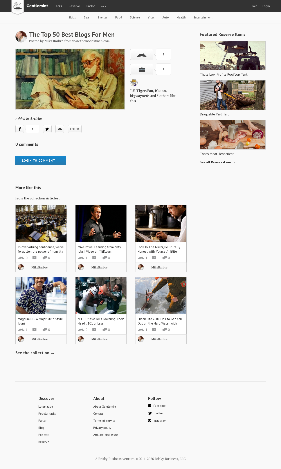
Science (135, 17)
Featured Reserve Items (222, 34)
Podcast (43, 435)
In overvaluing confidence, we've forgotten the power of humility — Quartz (41, 251)
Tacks (58, 6)
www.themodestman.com (91, 41)
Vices (151, 17)
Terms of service (104, 421)
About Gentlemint (104, 407)
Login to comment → (40, 160)
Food (118, 17)
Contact (98, 414)
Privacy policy (102, 428)
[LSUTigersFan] (134, 85)
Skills (72, 17)
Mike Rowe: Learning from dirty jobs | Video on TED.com (99, 249)
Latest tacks (46, 407)
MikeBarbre (39, 267)
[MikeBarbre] (21, 41)
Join (254, 6)
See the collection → (35, 352)
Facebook (159, 405)
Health (181, 17)
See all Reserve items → (218, 162)
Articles (36, 118)
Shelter (102, 17)
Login (266, 6)
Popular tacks (47, 414)
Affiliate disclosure (105, 435)
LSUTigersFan (141, 90)
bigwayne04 (140, 95)
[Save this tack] (141, 69)
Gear (87, 17)
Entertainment (203, 17)
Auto (165, 17)
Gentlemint (30, 8)
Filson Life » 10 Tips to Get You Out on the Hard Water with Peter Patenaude (160, 323)
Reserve (74, 6)
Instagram (159, 420)
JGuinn (160, 90)
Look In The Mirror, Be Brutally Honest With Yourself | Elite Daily (159, 251)
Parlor (90, 6)
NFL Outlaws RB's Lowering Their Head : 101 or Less (101, 321)
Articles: (53, 198)
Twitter (158, 413)
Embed (74, 129)
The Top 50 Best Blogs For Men (72, 34)
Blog (41, 428)
